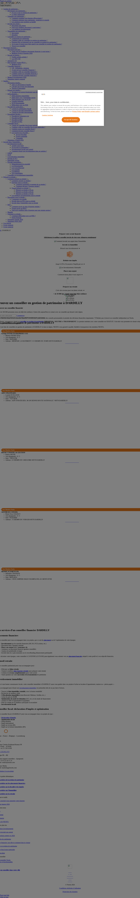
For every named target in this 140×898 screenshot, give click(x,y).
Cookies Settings (47, 115)
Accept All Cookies (70, 120)
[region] (71, 108)
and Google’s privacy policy (91, 111)
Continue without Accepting (94, 92)
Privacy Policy (76, 111)
